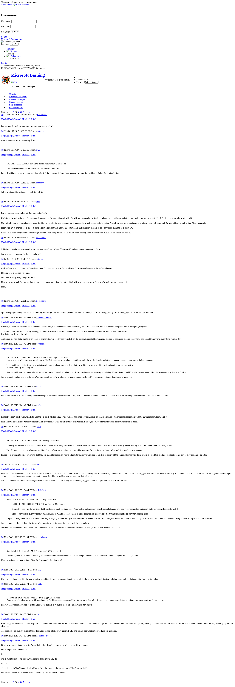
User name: (6, 21)
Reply (4, 119)
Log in (4, 37)
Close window (7, 5)
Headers (26, 119)
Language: (5, 32)
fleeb (38, 201)
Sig (39, 570)
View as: (80, 82)
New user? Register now (11, 39)
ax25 (38, 150)
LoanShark (42, 114)
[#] (2, 114)
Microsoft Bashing (28, 75)
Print (33, 119)
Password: (5, 26)
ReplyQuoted (14, 119)
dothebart (41, 131)
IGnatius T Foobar (44, 317)
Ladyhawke (43, 537)
